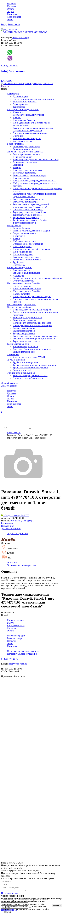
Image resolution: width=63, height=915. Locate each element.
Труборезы (18, 262)
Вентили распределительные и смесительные (35, 159)
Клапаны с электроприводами (28, 170)
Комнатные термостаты (24, 101)
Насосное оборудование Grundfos (23, 283)
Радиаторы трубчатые (24, 333)
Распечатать (7, 523)
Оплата (10, 9)
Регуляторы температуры (25, 201)
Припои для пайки (22, 251)
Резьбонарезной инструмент (27, 259)
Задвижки (18, 165)
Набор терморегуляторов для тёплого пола (34, 180)
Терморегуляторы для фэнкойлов (29, 212)
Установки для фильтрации (26, 146)
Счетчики (18, 136)
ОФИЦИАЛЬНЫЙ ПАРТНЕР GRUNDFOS (24, 32)
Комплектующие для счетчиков (28, 115)
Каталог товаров (15, 620)
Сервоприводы (20, 104)
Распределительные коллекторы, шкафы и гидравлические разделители (34, 129)
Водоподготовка (15, 144)
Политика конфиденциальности (23, 651)
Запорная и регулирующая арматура (25, 151)
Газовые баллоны (21, 228)
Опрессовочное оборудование (28, 244)
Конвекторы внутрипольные (27, 317)
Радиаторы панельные (24, 330)
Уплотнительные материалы (27, 138)
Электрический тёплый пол (21, 373)
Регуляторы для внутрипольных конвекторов (35, 336)
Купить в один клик (17, 533)
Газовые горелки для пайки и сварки (31, 230)
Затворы (17, 167)
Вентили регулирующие (25, 162)
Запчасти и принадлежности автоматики (33, 99)
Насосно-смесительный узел (27, 288)
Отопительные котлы (23, 280)
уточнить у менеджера (22, 520)
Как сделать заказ (15, 625)
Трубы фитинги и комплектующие (30, 367)
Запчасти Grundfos (22, 286)
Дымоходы (18, 275)
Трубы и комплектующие (25, 362)
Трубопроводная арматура (26, 217)
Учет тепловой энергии (24, 223)
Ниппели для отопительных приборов (32, 323)
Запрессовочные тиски (24, 233)
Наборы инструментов (24, 241)
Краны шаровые (21, 178)
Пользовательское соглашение (22, 654)
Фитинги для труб (22, 370)
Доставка (11, 6)
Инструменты (14, 225)
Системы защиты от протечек (28, 209)
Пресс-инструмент (22, 246)
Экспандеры (19, 265)
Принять (57, 905)
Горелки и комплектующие (26, 273)
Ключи (16, 238)
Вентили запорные (22, 157)
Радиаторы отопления (24, 328)
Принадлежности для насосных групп (32, 296)
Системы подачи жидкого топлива (30, 133)
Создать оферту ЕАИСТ (16, 515)
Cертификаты (14, 17)
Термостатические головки (26, 341)
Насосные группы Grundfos (26, 291)
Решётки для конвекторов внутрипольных (34, 338)
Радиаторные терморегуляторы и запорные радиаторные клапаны (34, 195)
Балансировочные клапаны (26, 154)
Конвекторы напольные (25, 320)
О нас (10, 19)
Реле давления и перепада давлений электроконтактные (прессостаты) (31, 205)
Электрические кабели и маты (28, 378)
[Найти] (30, 428)
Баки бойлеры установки (25, 346)
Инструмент (19, 236)
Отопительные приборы (19, 307)
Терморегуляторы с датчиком (27, 215)
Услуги (10, 11)
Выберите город (20, 37)
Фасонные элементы (23, 141)
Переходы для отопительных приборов (32, 325)
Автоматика (13, 93)
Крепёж (17, 117)
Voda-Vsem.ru (14, 432)
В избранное (7, 526)
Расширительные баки (18, 344)
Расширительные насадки (26, 257)
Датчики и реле (20, 96)
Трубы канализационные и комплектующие (35, 365)
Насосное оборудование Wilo (21, 304)
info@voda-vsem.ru (15, 71)
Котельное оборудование (19, 267)
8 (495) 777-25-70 (9, 65)
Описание (12, 562)
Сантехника (13, 354)
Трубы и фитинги (16, 359)
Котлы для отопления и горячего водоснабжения (37, 278)
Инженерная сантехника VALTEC (30, 357)
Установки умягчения (24, 149)
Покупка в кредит (16, 635)
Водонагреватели (21, 270)
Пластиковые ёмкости (24, 120)
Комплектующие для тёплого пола (30, 375)
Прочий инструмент (23, 254)
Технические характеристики (21, 565)
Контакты (12, 14)
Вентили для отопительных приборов (32, 309)
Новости (11, 3)
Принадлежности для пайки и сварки (31, 249)
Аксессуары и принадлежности (23, 109)
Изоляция (18, 112)
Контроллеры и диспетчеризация (29, 175)
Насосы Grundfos (21, 294)
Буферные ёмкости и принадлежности (32, 349)
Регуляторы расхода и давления (28, 199)
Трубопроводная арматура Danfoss (30, 220)
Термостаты (19, 107)
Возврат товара (14, 638)
